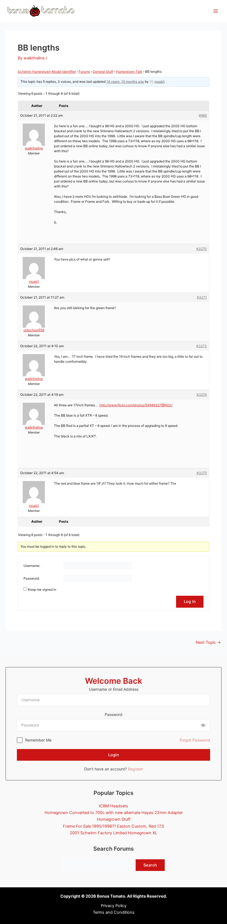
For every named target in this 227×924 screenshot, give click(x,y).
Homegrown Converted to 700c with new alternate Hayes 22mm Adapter (114, 812)
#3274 (202, 394)
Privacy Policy (114, 905)
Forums (84, 71)
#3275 (202, 473)
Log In (190, 601)
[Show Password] (203, 725)
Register (135, 769)
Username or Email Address (113, 689)
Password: (32, 578)
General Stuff (103, 71)
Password (113, 714)
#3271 (202, 297)
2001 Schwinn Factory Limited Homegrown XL (113, 832)
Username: (32, 566)
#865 (203, 115)
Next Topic (208, 642)
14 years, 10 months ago (125, 81)
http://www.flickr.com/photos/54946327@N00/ (135, 405)
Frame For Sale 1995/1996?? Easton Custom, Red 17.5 (113, 826)
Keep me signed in (42, 589)
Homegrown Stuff (113, 819)
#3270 (201, 249)
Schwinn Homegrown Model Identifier (47, 71)
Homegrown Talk (129, 71)
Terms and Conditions (114, 912)
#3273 (201, 346)
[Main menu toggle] (215, 11)
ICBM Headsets (113, 805)
